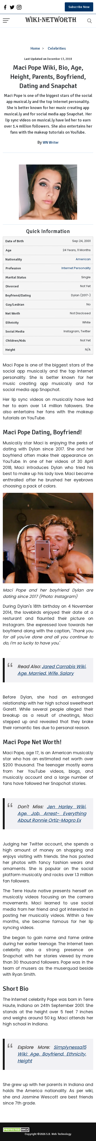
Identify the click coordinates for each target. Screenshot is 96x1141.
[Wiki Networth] (49, 20)
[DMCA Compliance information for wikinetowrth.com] (48, 1129)
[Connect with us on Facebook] (5, 7)
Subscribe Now (79, 7)
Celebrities (57, 48)
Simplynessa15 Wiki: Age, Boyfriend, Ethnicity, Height (51, 1054)
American (83, 259)
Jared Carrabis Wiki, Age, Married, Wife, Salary (51, 670)
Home (35, 48)
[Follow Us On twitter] (12, 7)
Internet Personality (76, 268)
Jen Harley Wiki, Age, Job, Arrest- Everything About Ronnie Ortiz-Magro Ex (51, 813)
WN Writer (51, 142)
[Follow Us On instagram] (19, 7)
